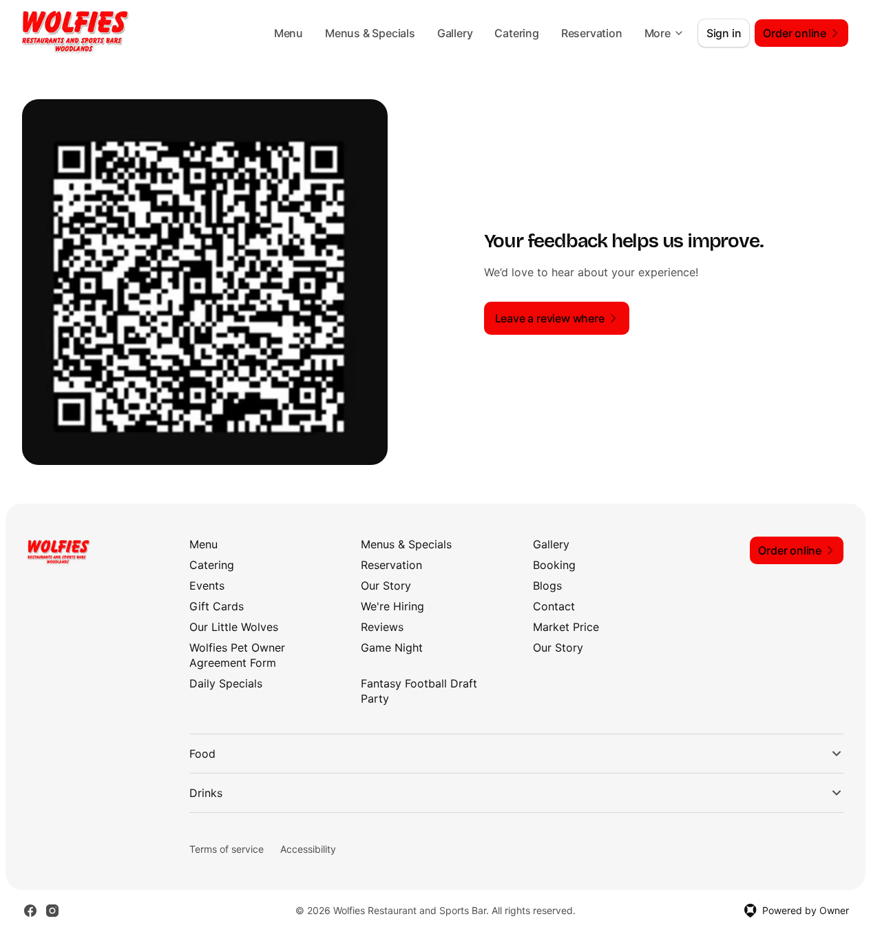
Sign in (724, 33)
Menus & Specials (370, 33)
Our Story (386, 585)
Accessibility (308, 849)
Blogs (547, 585)
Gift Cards (216, 606)
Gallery (455, 33)
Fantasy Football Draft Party (419, 690)
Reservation (591, 33)
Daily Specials (225, 683)
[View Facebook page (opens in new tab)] (30, 910)
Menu (288, 33)
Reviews (382, 627)
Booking (554, 565)
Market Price (566, 627)
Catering (516, 33)
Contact (554, 606)
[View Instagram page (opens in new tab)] (52, 910)
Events (206, 585)
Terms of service (226, 849)
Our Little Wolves (233, 627)
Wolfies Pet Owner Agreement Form (237, 655)
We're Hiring (392, 606)
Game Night (392, 647)
